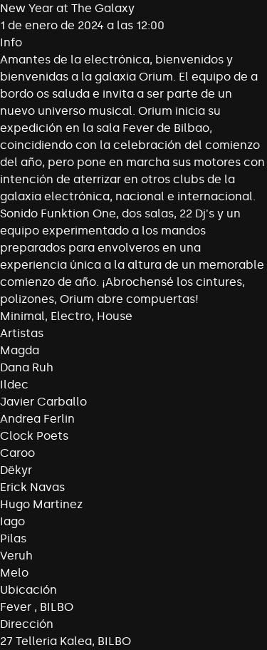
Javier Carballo (43, 401)
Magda (19, 350)
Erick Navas (32, 487)
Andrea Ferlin (37, 418)
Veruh (16, 555)
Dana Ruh (26, 367)
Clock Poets (34, 436)
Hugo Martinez (41, 504)
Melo (14, 572)
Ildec (14, 384)
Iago (12, 521)
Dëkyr (16, 470)
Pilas (13, 538)
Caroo (17, 453)
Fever (17, 607)
